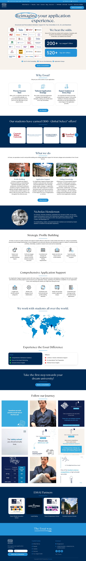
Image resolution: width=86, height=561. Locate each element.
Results (34, 4)
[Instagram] (56, 551)
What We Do (25, 4)
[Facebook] (59, 551)
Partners (70, 4)
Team (38, 4)
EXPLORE (64, 4)
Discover (51, 4)
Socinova (50, 559)
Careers (42, 4)
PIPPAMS (59, 4)
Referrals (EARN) (78, 4)
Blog (47, 4)
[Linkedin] (62, 551)
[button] (9, 135)
